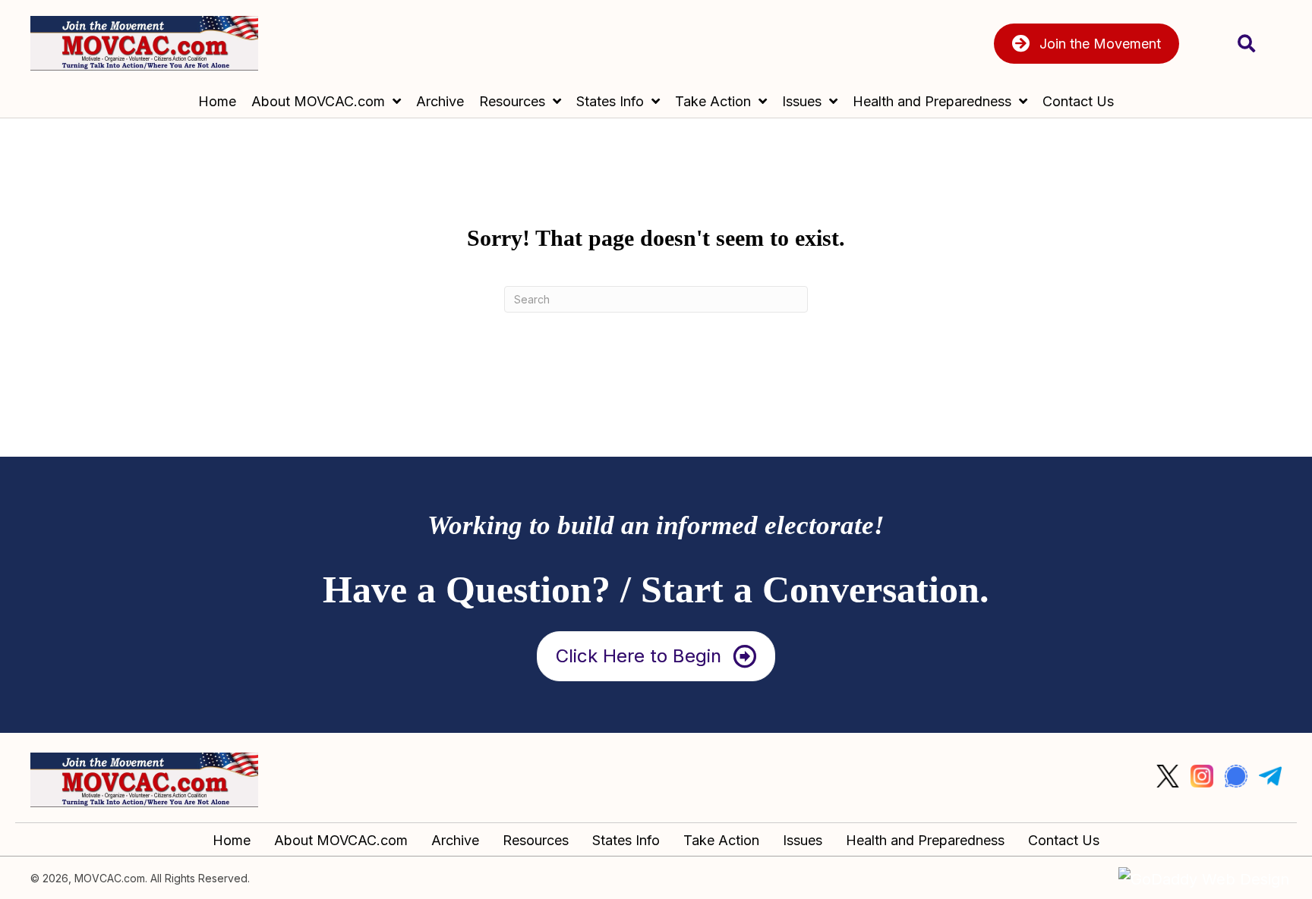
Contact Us (1063, 840)
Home (232, 840)
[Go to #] (1167, 776)
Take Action (721, 840)
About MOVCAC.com (341, 840)
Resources (536, 840)
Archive (455, 840)
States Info (626, 840)
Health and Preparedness (925, 840)
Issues (802, 840)
